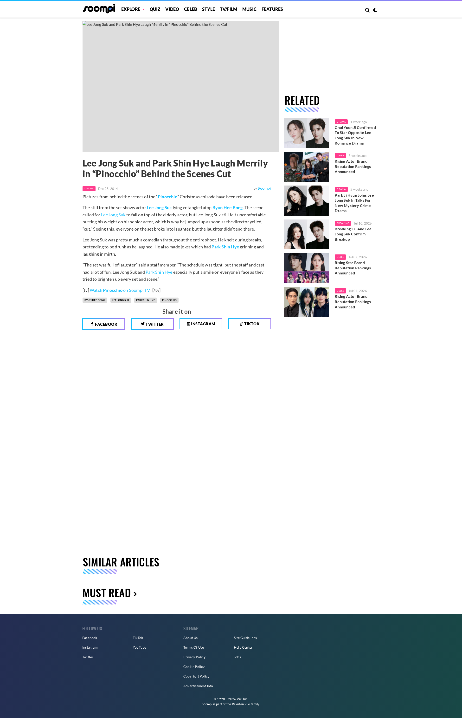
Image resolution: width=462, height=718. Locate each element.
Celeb (190, 9)
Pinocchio (167, 196)
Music (249, 9)
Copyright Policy (196, 676)
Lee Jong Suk (113, 214)
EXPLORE (130, 9)
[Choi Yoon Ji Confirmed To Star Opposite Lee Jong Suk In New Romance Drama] (306, 133)
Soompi (264, 188)
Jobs (237, 657)
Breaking (343, 223)
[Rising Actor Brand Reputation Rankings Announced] (306, 167)
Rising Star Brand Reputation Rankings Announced (353, 267)
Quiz (155, 9)
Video (172, 9)
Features (272, 9)
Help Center (243, 647)
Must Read (107, 592)
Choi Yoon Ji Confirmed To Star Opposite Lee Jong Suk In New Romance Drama (355, 135)
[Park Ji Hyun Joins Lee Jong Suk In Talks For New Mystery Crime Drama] (306, 200)
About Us (190, 638)
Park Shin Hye (159, 272)
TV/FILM (228, 9)
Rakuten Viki (241, 704)
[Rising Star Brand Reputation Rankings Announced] (306, 268)
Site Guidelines (245, 638)
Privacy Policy (194, 657)
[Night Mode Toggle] (375, 10)
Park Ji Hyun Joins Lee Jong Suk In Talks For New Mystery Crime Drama (354, 203)
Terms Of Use (193, 647)
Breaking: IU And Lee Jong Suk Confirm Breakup (353, 233)
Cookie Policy (194, 667)
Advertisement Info (198, 686)
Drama (89, 188)
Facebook (105, 324)
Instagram (202, 323)
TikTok (138, 638)
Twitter (154, 324)
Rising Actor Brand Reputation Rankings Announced (353, 166)
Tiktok (252, 323)
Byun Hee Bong (227, 207)
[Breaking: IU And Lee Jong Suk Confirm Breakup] (306, 234)
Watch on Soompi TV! (121, 290)
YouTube (139, 647)
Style (208, 9)
